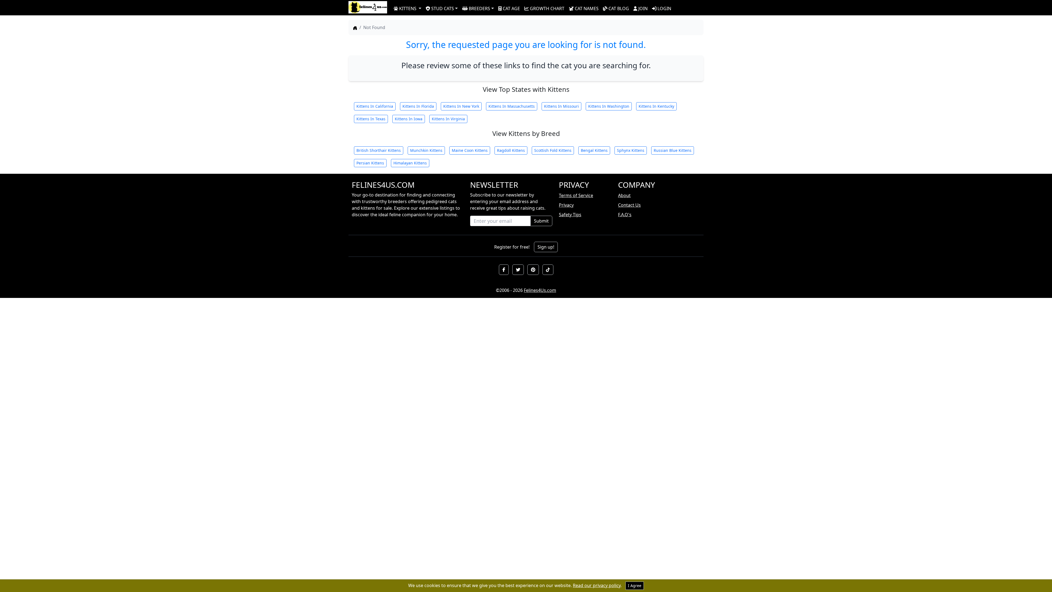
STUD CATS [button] (442, 8)
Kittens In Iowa (408, 118)
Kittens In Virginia (448, 118)
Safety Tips (570, 215)
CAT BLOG (618, 8)
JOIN (643, 8)
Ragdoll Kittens (511, 150)
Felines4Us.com (540, 290)
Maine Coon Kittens (470, 150)
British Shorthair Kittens (378, 150)
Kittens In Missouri (561, 106)
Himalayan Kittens (410, 163)
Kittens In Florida (418, 106)
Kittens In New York (461, 106)
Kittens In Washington (608, 106)
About (624, 195)
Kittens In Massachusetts (511, 106)
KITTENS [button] (407, 8)
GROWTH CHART (547, 8)
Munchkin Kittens (426, 150)
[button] (504, 269)
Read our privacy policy (597, 585)
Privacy (566, 205)
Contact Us (629, 205)
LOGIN (664, 8)
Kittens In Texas (370, 118)
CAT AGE (511, 8)
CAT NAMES (587, 8)
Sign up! (546, 247)
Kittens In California (374, 106)
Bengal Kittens (594, 150)
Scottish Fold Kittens (552, 150)
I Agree (634, 585)
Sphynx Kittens (630, 150)
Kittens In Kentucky (656, 106)
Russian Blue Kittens (672, 150)
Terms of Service (576, 195)
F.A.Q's (624, 215)
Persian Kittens (370, 163)
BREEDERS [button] (479, 8)
